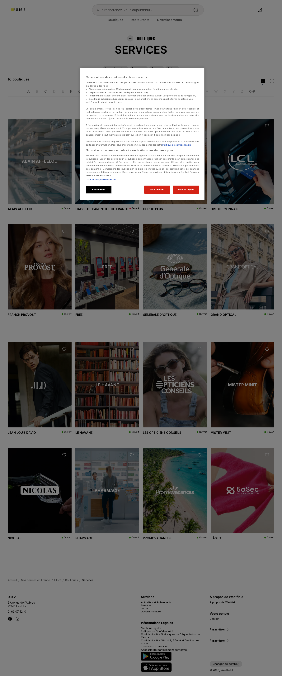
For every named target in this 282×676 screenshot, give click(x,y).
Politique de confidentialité (176, 144)
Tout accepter (186, 189)
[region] (142, 134)
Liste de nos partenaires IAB (101, 179)
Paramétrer (98, 189)
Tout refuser (157, 189)
